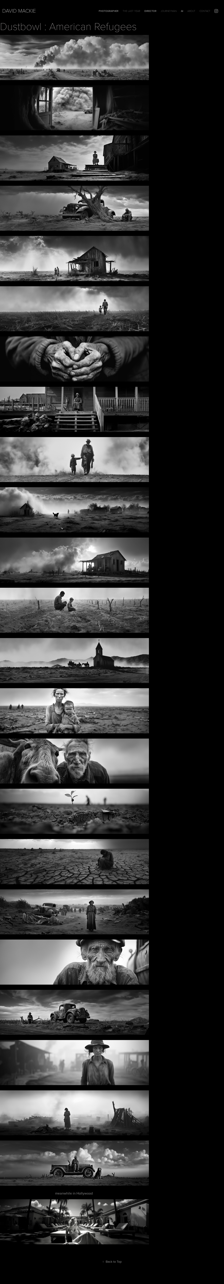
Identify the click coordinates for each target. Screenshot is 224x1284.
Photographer (108, 11)
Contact (205, 11)
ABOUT (191, 11)
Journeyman (169, 11)
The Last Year (131, 11)
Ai (182, 11)
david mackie (19, 10)
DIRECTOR (150, 11)
